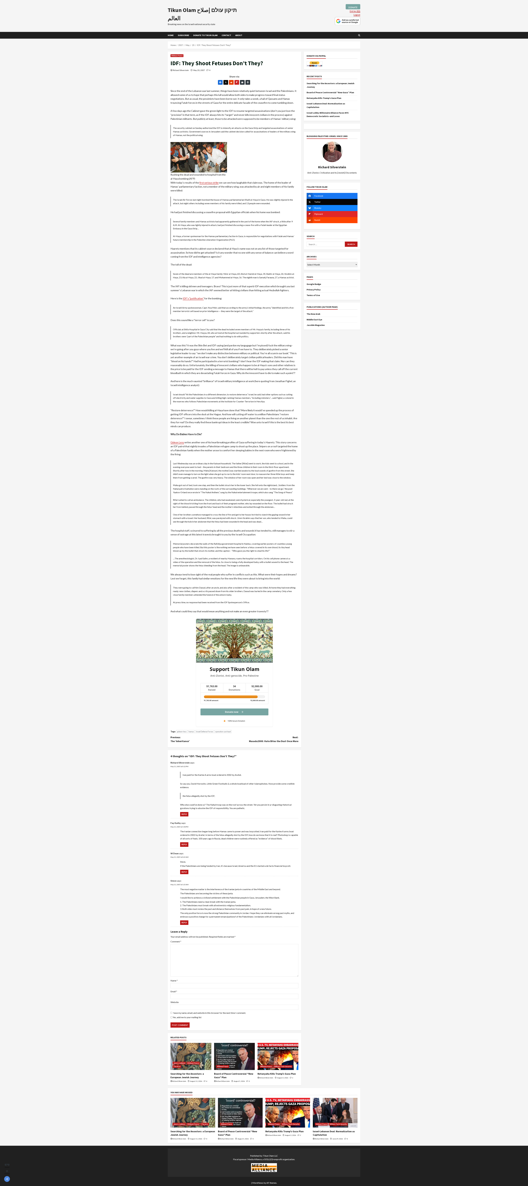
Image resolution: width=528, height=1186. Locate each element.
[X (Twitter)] (225, 82)
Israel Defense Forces (204, 731)
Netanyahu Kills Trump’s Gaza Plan (277, 1073)
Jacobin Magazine (316, 325)
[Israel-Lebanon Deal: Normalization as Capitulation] (335, 1113)
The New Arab (313, 314)
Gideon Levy (177, 442)
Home (171, 35)
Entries (355, 11)
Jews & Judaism (179, 1063)
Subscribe (183, 35)
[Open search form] (359, 35)
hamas (191, 731)
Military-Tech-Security (283, 1066)
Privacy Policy (314, 289)
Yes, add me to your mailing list (186, 1017)
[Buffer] (247, 82)
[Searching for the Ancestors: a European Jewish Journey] (190, 1056)
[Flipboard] (236, 82)
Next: (273, 739)
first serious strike (209, 182)
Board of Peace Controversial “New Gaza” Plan (330, 92)
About (238, 35)
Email (173, 991)
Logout (357, 14)
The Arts (176, 1066)
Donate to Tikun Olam (205, 35)
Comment (175, 941)
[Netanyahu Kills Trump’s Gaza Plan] (278, 1056)
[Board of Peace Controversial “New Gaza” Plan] (234, 1056)
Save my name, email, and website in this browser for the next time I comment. (209, 1013)
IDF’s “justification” (193, 298)
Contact (226, 35)
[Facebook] (220, 82)
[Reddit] (231, 82)
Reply (184, 814)
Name (174, 980)
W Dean (174, 853)
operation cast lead (223, 731)
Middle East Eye (314, 319)
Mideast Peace (177, 56)
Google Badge (314, 284)
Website (174, 1002)
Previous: (180, 739)
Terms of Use (313, 295)
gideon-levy (182, 731)
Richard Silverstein (181, 70)
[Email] (242, 82)
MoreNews (257, 1182)
